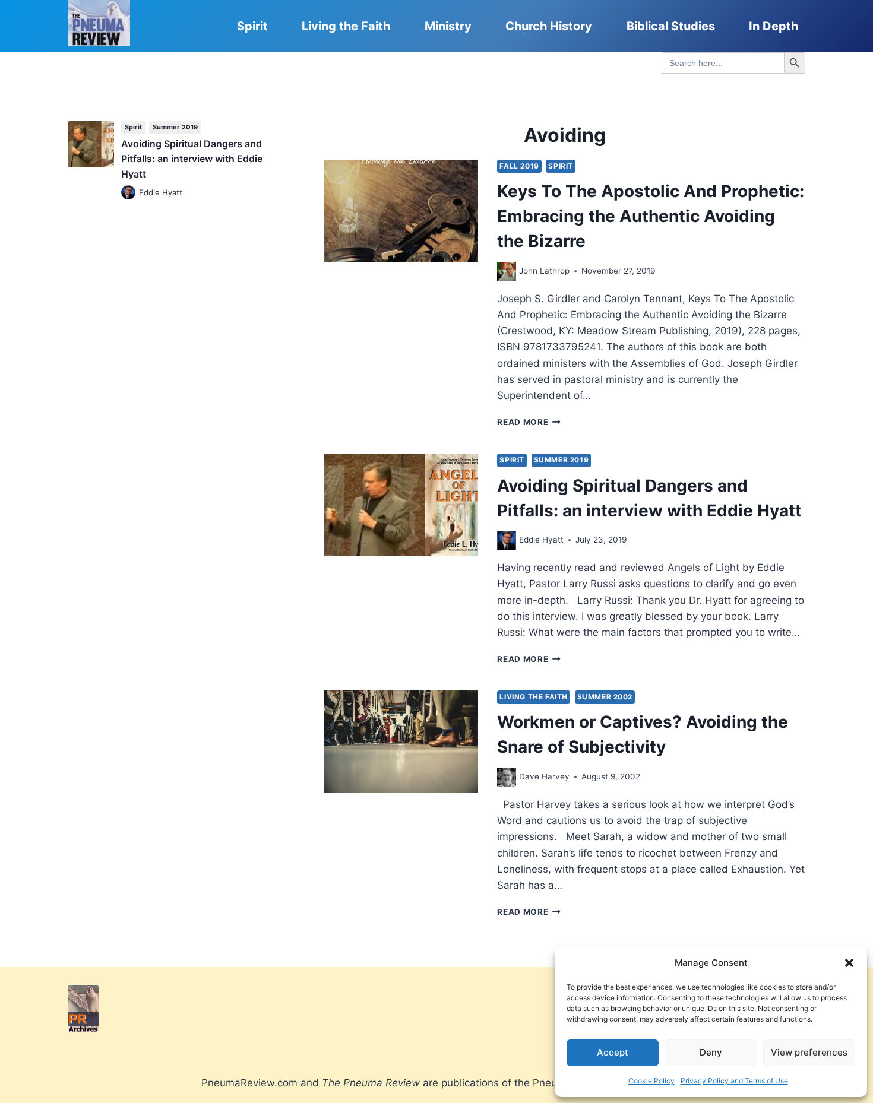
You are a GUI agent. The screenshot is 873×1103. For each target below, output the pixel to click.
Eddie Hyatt (541, 539)
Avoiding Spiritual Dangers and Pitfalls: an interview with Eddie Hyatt (191, 159)
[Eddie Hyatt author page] (506, 540)
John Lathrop (544, 270)
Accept (612, 1052)
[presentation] (401, 211)
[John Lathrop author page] (506, 271)
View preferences (809, 1052)
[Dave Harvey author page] (506, 777)
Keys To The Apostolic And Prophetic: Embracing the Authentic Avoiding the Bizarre (650, 216)
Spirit (252, 26)
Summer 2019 (561, 459)
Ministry (448, 26)
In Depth (773, 26)
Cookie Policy (651, 1080)
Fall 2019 (519, 165)
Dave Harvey (544, 776)
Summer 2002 (605, 696)
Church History (548, 26)
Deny (711, 1052)
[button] (849, 963)
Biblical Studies (671, 26)
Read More (529, 422)
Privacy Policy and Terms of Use (734, 1080)
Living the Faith (346, 26)
